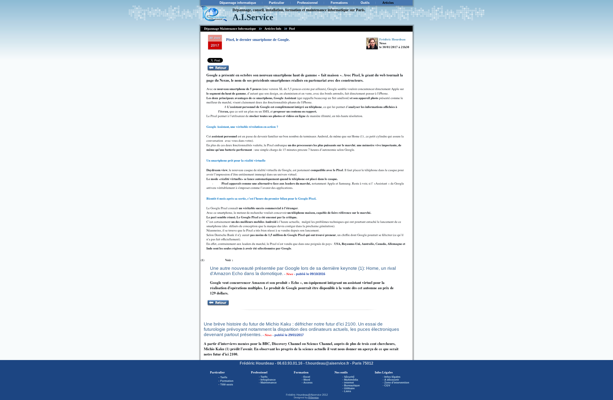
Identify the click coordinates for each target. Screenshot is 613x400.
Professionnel (307, 3)
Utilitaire (349, 388)
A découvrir (391, 379)
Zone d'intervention (396, 382)
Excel (306, 376)
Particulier (276, 3)
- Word (306, 379)
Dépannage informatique (238, 3)
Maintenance (269, 382)
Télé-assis (226, 384)
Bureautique (352, 385)
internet (349, 382)
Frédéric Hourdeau (297, 394)
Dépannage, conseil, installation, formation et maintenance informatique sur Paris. (299, 10)
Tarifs (223, 377)
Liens (347, 391)
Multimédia (351, 379)
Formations (339, 3)
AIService (313, 397)
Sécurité (349, 376)
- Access (307, 382)
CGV (387, 385)
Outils (365, 3)
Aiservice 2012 (319, 394)
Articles (388, 3)
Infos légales (392, 376)
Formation (226, 380)
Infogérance (268, 379)
